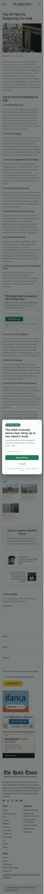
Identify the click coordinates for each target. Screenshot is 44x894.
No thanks (22, 464)
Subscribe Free (22, 457)
